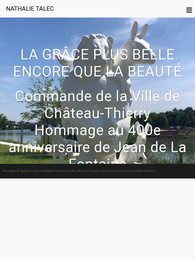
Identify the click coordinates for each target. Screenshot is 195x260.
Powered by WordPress (71, 171)
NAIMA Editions (144, 171)
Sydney (105, 171)
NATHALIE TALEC (30, 8)
